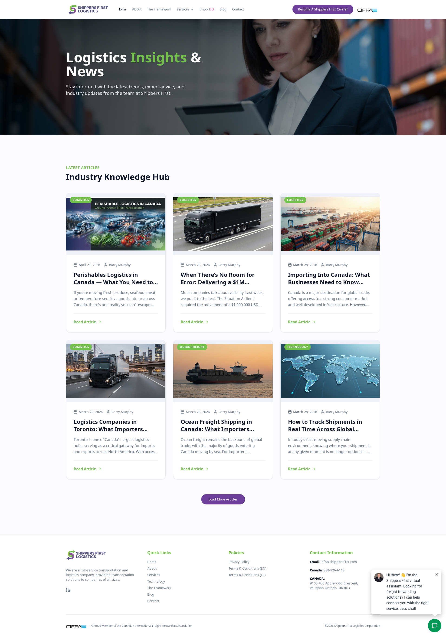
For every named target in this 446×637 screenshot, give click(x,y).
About (136, 9)
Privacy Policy (239, 562)
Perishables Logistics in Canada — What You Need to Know (113, 282)
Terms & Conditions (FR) (247, 575)
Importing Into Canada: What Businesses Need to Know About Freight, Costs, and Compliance (329, 286)
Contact (238, 9)
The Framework (159, 9)
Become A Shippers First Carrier (323, 9)
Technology (156, 581)
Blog (223, 9)
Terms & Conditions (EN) (247, 568)
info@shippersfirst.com (339, 562)
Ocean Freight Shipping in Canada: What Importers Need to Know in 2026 (216, 429)
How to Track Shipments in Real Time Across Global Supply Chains (325, 429)
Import (207, 9)
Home (122, 9)
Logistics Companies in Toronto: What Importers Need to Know (108, 429)
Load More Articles (223, 499)
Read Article (85, 321)
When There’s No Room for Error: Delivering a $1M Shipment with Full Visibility (219, 282)
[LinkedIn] (68, 589)
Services (183, 9)
